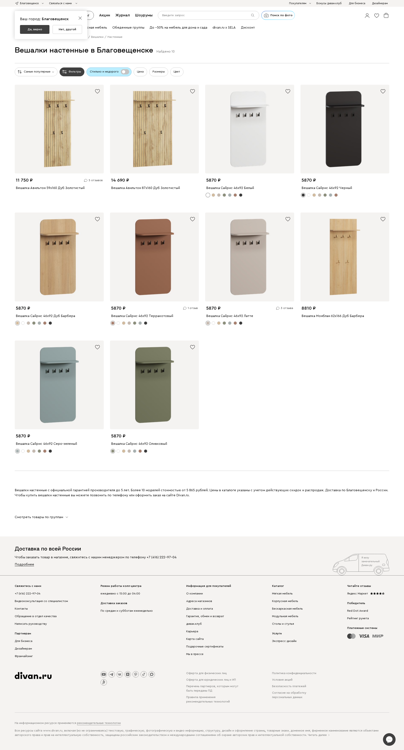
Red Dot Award (357, 610)
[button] (367, 15)
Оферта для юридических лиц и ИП (211, 679)
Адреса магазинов (199, 601)
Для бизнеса (23, 641)
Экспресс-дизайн (284, 641)
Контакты (21, 608)
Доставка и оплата (199, 608)
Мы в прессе (194, 654)
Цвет (177, 71)
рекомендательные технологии (99, 723)
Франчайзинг (24, 656)
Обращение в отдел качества (36, 616)
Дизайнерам (23, 648)
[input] (208, 15)
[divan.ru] (33, 675)
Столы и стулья (283, 623)
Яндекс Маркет (357, 593)
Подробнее (24, 564)
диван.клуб (194, 623)
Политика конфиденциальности (294, 673)
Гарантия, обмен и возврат (205, 616)
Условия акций (282, 679)
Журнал (122, 15)
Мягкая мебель (282, 593)
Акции (104, 15)
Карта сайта (195, 639)
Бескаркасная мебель (287, 608)
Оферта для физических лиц (206, 673)
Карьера (192, 631)
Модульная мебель (285, 616)
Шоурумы (144, 15)
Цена (140, 71)
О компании (194, 593)
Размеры (159, 71)
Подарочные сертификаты (204, 646)
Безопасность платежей (289, 686)
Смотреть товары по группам (39, 517)
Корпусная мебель (285, 601)
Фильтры (75, 71)
